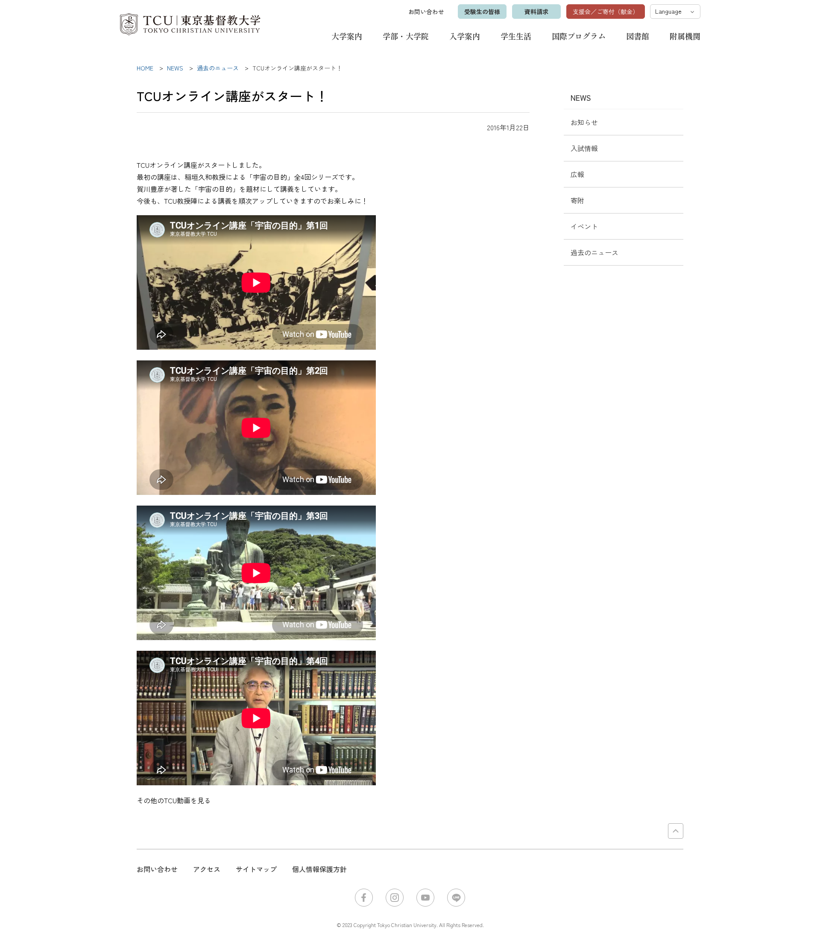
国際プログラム (579, 35)
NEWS (581, 97)
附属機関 (685, 35)
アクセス (206, 869)
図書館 (637, 35)
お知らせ (584, 122)
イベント (584, 226)
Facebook (364, 898)
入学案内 (464, 35)
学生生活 (516, 35)
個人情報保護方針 (319, 869)
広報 (577, 174)
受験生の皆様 (482, 11)
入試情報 (584, 148)
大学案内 (346, 35)
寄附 (577, 200)
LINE (456, 898)
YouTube (425, 898)
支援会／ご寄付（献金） (605, 11)
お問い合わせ (426, 11)
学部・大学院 (406, 35)
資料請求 (536, 11)
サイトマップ (256, 869)
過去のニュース (594, 252)
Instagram (395, 898)
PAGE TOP (675, 831)
